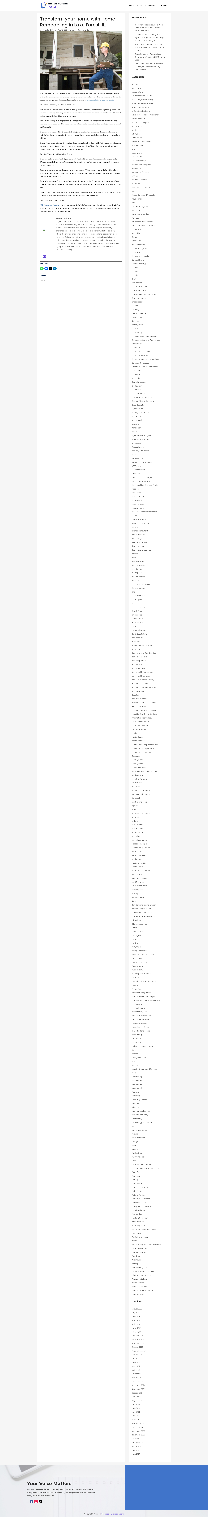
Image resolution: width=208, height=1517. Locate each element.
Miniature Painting (139, 878)
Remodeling (137, 1034)
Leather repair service (141, 794)
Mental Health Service (141, 870)
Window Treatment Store (142, 1290)
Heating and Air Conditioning (144, 653)
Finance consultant (140, 531)
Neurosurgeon (138, 897)
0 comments (83, 30)
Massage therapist (139, 844)
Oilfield (134, 928)
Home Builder (137, 664)
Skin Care (135, 1103)
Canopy (135, 237)
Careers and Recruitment (142, 256)
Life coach (136, 798)
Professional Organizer (141, 992)
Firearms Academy (139, 542)
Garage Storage (138, 588)
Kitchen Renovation (140, 767)
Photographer (138, 966)
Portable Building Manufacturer (145, 981)
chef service (137, 283)
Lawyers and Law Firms (141, 790)
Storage (135, 1141)
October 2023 (137, 1438)
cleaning (135, 309)
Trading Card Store (140, 1187)
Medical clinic (137, 851)
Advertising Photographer (142, 103)
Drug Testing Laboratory (142, 462)
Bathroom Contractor (141, 187)
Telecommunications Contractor (145, 1168)
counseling (136, 378)
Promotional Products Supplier (144, 996)
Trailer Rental (137, 1191)
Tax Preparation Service (141, 1164)
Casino (135, 267)
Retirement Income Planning (143, 1046)
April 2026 (136, 1324)
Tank (134, 1160)
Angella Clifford (49, 30)
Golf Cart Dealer (138, 607)
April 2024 (136, 1416)
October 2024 (137, 1393)
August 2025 (137, 1355)
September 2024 (139, 1396)
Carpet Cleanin (138, 260)
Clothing (135, 321)
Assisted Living (138, 145)
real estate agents (139, 1012)
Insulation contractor (140, 721)
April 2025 (136, 1370)
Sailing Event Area (139, 1057)
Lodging (135, 821)
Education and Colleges (142, 477)
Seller (134, 1073)
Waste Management (140, 1237)
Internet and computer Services (145, 744)
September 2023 (138, 1442)
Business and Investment (142, 222)
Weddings (136, 1256)
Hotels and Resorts (139, 699)
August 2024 (137, 1400)
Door (134, 454)
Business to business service (143, 225)
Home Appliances (139, 660)
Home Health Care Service (143, 672)
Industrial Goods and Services (144, 714)
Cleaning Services (139, 313)
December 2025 (138, 1339)
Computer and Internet (141, 351)
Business (135, 218)
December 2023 (138, 1431)
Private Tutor (137, 989)
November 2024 (138, 1389)
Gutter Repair (137, 622)
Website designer (139, 1252)
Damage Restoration (140, 412)
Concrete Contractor (141, 363)
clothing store (137, 325)
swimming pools (138, 1157)
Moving (135, 893)
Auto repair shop (139, 160)
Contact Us (162, 5)
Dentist (134, 431)
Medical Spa (137, 859)
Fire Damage (137, 538)
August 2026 (137, 1309)
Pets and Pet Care (139, 962)
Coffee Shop (137, 332)
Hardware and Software (142, 645)
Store (134, 1145)
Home (131, 5)
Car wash (136, 252)
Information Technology (142, 718)
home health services (141, 676)
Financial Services (139, 534)
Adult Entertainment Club (142, 96)
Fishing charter (138, 546)
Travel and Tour (138, 1210)
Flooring (135, 554)
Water (134, 1241)
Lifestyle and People (140, 802)
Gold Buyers (137, 599)
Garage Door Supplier (141, 584)
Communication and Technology (146, 340)
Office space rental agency (143, 916)
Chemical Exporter (139, 286)
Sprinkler (135, 1134)
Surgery (135, 1149)
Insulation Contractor (141, 725)
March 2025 (136, 1374)
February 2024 (138, 1423)
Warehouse (136, 1233)
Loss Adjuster (137, 825)
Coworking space (139, 382)
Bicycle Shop (137, 199)
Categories (141, 5)
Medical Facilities (139, 855)
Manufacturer (137, 832)
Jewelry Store (137, 764)
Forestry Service (138, 565)
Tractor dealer (138, 1183)
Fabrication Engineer (140, 523)
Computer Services (140, 355)
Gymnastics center (140, 630)
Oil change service (139, 924)
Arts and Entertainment (141, 141)
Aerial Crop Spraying (140, 107)
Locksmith (136, 817)
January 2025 (137, 1381)
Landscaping (137, 775)
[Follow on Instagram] (36, 1501)
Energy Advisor (138, 504)
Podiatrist (136, 977)
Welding (135, 1263)
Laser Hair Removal (139, 779)
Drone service (137, 458)
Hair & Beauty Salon (140, 634)
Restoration (136, 1042)
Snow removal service (141, 1111)
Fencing (135, 527)
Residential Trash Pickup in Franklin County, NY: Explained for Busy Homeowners (149, 67)
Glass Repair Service (140, 596)
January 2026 (137, 1335)
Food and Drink (138, 561)
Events (134, 515)
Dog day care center (140, 451)
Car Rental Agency (139, 248)
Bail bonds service (139, 180)
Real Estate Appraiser (140, 1019)
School (134, 1061)
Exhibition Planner (139, 519)
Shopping (136, 1095)
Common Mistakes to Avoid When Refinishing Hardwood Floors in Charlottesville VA (149, 28)
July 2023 (135, 1450)
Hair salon (136, 641)
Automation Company (141, 164)
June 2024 (136, 1408)
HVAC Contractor (139, 706)
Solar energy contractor (142, 1122)
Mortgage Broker (139, 889)
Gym (134, 626)
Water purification (139, 1248)
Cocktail (135, 328)
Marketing (136, 836)
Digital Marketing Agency (142, 435)
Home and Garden (139, 657)
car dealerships (138, 244)
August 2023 (137, 1446)
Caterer (135, 271)
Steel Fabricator (138, 1138)
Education (136, 473)
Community (136, 344)
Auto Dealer (136, 157)
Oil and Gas (136, 920)
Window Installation (140, 1279)
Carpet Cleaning (139, 263)
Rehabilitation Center (140, 1027)
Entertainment (138, 508)
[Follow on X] (40, 1501)
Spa (133, 1126)
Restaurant (136, 1038)
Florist (134, 557)
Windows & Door (139, 1294)
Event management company (144, 512)
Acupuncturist (137, 92)
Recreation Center (139, 1023)
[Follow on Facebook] (31, 1501)
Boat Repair (136, 210)
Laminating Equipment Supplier (145, 771)
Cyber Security (138, 405)
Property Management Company (146, 1000)
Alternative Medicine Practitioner (145, 115)
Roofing (135, 1054)
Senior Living (137, 1076)
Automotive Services (140, 172)
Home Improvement (140, 683)
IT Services (136, 756)
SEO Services (137, 1080)
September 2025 (139, 1351)
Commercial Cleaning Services (144, 336)
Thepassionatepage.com (112, 1514)
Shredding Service (139, 1099)
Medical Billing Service (141, 847)
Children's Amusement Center (144, 294)
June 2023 (136, 1454)
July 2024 (136, 1404)
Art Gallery (136, 134)
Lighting (135, 805)
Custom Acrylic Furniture (142, 397)
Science (135, 1065)
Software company (140, 1115)
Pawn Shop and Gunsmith (143, 954)
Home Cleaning (138, 668)
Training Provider (139, 1195)
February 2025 (138, 1377)
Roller (134, 1050)
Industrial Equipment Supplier (144, 710)
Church (135, 305)
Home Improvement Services (144, 687)
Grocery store (137, 618)
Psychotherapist (138, 1008)
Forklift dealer (137, 569)
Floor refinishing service (141, 550)
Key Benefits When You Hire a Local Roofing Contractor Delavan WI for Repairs (149, 47)
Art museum (137, 137)
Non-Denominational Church (144, 905)
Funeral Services (138, 576)
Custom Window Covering (143, 401)
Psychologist (137, 1004)
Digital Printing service (141, 439)
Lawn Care (136, 786)
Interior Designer (138, 737)
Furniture (135, 580)
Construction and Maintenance (145, 367)
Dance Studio (137, 420)
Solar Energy (137, 1118)
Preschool (136, 985)
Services (151, 5)
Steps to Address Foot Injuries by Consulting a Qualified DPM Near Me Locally (150, 57)
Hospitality (136, 695)
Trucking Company (140, 1218)
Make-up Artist (138, 828)
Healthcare (136, 649)
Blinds (134, 202)
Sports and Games (140, 1130)
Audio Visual (137, 153)
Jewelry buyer (137, 760)
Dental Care (137, 428)
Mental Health (137, 867)
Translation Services (140, 1202)
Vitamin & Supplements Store (144, 1229)
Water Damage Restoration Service (146, 1244)
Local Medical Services (141, 813)
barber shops (137, 183)
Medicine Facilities (139, 863)
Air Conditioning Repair (141, 111)
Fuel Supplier (137, 573)
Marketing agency (139, 840)
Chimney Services (139, 298)
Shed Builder (137, 1084)
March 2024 (136, 1419)
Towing (135, 1180)
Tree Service (137, 1214)
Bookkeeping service (140, 214)
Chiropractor (137, 302)
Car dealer (136, 241)
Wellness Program (139, 1267)
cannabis (136, 233)
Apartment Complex (140, 122)
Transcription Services (141, 1199)
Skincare (135, 1107)
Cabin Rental (137, 229)
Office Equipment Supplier (143, 912)
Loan (134, 809)
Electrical (135, 489)
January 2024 (137, 1427)
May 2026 (136, 1320)
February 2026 (138, 1332)
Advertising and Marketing (143, 99)
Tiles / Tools (136, 1172)
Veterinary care (138, 1225)
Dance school (137, 416)
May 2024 (136, 1412)
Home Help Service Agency (143, 679)
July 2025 (136, 1358)
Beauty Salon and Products (143, 195)
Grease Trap (137, 615)
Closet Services (138, 317)
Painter (134, 939)
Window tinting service (141, 1283)
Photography (137, 970)
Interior (73, 30)
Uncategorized (138, 1221)
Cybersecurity (137, 409)
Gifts (134, 592)
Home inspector (138, 691)
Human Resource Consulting (144, 702)
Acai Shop (136, 84)
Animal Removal (138, 118)
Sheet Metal (137, 1088)
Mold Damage (138, 882)
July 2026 (136, 1312)
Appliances (136, 130)
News (134, 901)
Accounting (136, 88)
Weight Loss (137, 1260)
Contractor (136, 374)
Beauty (135, 191)
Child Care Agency (139, 290)
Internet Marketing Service (142, 752)
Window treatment (139, 1286)
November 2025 (138, 1343)
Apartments (137, 126)
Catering (135, 275)
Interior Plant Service (140, 741)
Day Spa (135, 424)
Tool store (136, 1176)
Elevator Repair (138, 496)
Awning (135, 176)
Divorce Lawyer (138, 447)
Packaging (136, 935)
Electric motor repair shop (142, 481)
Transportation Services (142, 1206)
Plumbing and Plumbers (141, 973)
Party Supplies (137, 947)
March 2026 (136, 1328)
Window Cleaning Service (142, 1275)
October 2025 (137, 1347)
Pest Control (137, 958)
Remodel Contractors (141, 1031)
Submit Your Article (185, 1503)
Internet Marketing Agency (143, 748)
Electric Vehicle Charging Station (145, 485)
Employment (137, 500)
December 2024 (138, 1385)
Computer (136, 347)
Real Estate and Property (142, 1015)
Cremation (136, 389)
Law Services (137, 783)
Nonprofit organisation (141, 908)
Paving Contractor (139, 951)
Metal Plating (137, 874)
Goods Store (137, 611)
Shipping (135, 1092)
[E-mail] (44, 257)
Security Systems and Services (144, 1069)
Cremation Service (139, 393)
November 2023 (138, 1435)
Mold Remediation (139, 886)
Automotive (136, 168)
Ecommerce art (138, 470)
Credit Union (137, 386)
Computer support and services (145, 359)
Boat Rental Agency (140, 206)
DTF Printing (136, 466)
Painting (135, 943)
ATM (133, 149)
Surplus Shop (137, 1153)
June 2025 (136, 1362)
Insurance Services (139, 729)
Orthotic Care (137, 931)
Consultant (136, 370)
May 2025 (136, 1366)
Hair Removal (137, 638)
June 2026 (136, 1316)
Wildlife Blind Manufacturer (143, 1271)
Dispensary (136, 443)
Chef (134, 279)
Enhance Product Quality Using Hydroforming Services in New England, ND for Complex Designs (151, 37)
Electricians (136, 492)
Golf (133, 603)
